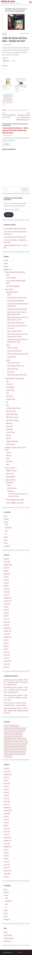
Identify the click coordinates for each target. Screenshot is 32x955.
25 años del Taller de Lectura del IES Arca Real (15, 229)
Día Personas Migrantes (8, 741)
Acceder (5, 932)
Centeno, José (9, 384)
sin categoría (7, 546)
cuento (6, 525)
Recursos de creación (10, 468)
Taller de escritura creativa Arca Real (15, 323)
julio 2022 (6, 607)
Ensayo (5, 516)
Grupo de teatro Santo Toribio (14, 351)
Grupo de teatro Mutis (12, 369)
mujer (24, 751)
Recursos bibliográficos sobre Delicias (15, 500)
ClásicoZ (9, 295)
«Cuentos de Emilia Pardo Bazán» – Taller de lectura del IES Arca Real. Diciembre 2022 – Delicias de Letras (15, 130)
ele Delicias (17, 743)
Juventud (8, 360)
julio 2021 (6, 640)
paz (16, 754)
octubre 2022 (7, 604)
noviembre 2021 (7, 631)
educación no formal (23, 741)
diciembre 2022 (7, 598)
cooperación (22, 731)
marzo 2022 (6, 619)
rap (5, 534)
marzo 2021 (6, 652)
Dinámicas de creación (11, 471)
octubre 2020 (7, 664)
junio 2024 (6, 568)
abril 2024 (6, 571)
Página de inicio (7, 269)
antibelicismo (16, 728)
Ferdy (7, 393)
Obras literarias (9, 482)
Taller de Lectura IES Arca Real (14, 331)
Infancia (8, 345)
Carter (7, 381)
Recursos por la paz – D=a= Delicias (12, 703)
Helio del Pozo (9, 396)
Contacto (6, 263)
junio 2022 (6, 610)
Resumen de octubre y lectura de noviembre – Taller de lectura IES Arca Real (20, 87)
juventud (6, 751)
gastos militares (7, 749)
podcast (6, 540)
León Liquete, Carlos (11, 411)
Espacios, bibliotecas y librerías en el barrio (15, 272)
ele (13, 743)
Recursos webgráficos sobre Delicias (14, 503)
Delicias (26, 110)
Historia (12, 749)
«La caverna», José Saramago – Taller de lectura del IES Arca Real (7, 101)
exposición (6, 519)
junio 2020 (6, 667)
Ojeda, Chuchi (9, 426)
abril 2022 (6, 616)
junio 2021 (6, 643)
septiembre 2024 (8, 565)
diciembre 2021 (7, 628)
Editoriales (8, 456)
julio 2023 (6, 577)
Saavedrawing (9, 429)
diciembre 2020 (7, 661)
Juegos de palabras (10, 477)
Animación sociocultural (8, 728)
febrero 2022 (7, 622)
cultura (13, 733)
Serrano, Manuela (10, 432)
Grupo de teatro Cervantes (13, 363)
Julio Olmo (8, 438)
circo (12, 731)
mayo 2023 (6, 583)
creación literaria (7, 733)
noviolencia (6, 754)
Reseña (5, 543)
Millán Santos (9, 423)
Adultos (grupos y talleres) (12, 292)
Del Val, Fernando (10, 390)
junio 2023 (6, 580)
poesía (6, 531)
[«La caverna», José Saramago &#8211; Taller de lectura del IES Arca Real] (8, 97)
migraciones (20, 751)
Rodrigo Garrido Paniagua (12, 441)
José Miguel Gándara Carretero (13, 408)
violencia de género (8, 756)
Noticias (4, 34)
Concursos (8, 453)
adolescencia (6, 726)
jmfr (7, 402)
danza (17, 733)
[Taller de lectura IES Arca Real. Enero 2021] (8, 81)
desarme (14, 738)
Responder (6, 144)
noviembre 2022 (7, 601)
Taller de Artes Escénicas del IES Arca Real (17, 375)
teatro (24, 754)
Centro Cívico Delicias (11, 278)
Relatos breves (10, 491)
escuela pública (7, 746)
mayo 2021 (6, 646)
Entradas (6, 266)
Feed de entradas (8, 935)
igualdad (16, 749)
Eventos (8, 459)
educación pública (7, 743)
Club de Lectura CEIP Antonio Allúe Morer (17, 298)
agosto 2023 (7, 574)
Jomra (7, 405)
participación (12, 754)
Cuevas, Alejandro (10, 387)
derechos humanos (8, 738)
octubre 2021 (7, 634)
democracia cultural (8, 736)
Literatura (6, 522)
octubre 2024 (7, 562)
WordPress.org (7, 941)
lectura (10, 751)
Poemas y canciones (12, 488)
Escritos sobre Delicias (10, 480)
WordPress (14, 952)
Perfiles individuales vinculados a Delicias (14, 378)
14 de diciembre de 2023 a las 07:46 (7, 135)
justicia (25, 749)
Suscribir (8, 215)
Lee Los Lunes (10, 372)
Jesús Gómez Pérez (10, 399)
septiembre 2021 (8, 637)
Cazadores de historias (12, 348)
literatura (14, 751)
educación (16, 741)
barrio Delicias (21, 110)
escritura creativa (24, 743)
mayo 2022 (6, 613)
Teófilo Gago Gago (10, 444)
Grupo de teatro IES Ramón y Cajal (15, 366)
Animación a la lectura (11, 110)
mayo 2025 (6, 559)
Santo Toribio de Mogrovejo (12, 286)
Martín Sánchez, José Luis (12, 417)
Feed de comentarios (9, 938)
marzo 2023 (6, 589)
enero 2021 (6, 658)
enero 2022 (6, 625)
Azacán (7, 275)
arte (21, 728)
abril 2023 (6, 586)
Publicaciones (9, 462)
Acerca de (6, 260)
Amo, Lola (8, 435)
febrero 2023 (7, 592)
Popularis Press (25, 952)
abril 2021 (6, 649)
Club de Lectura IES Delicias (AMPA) (15, 301)
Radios (7, 465)
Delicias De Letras (7, 44)
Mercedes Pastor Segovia (12, 420)
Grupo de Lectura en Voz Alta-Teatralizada (17, 309)
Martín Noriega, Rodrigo (12, 414)
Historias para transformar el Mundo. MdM (17, 354)
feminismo (24, 746)
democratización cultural (17, 736)
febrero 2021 (7, 655)
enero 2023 (6, 595)
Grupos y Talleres (9, 289)
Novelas (9, 485)
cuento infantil (8, 528)
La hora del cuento (11, 357)
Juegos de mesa (10, 474)
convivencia (16, 731)
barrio (17, 110)
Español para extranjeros (16, 746)
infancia (20, 749)
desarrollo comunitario (21, 738)
